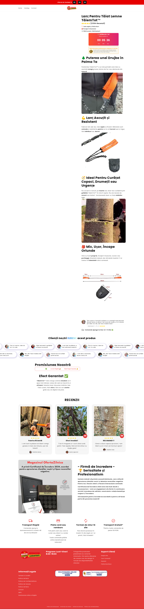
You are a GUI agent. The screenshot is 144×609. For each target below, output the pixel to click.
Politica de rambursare (53, 606)
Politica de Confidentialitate (27, 581)
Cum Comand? (106, 558)
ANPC (20, 592)
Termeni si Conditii (24, 575)
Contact (21, 589)
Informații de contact (65, 606)
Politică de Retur (106, 564)
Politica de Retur (23, 578)
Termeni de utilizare (78, 606)
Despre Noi (104, 555)
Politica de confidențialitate (91, 606)
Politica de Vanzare (24, 584)
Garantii (103, 561)
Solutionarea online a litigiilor (27, 595)
